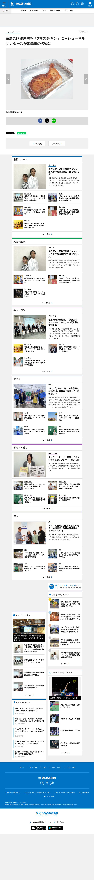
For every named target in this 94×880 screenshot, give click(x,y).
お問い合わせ (85, 792)
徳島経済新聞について (14, 792)
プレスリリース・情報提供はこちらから (38, 792)
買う (44, 10)
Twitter (77, 4)
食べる (23, 10)
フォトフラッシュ (13, 32)
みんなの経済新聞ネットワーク (47, 813)
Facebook (72, 4)
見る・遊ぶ (34, 10)
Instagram (82, 4)
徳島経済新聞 (20, 4)
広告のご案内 (49, 796)
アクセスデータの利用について (65, 792)
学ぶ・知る (69, 10)
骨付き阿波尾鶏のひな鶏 (14, 112)
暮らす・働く (55, 10)
